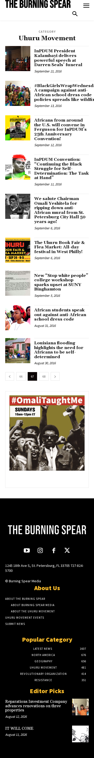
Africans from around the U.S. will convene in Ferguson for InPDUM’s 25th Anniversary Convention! (60, 129)
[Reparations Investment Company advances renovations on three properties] (80, 707)
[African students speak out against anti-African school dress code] (17, 317)
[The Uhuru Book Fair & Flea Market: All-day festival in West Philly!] (17, 250)
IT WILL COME (19, 728)
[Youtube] (26, 551)
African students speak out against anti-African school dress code (60, 314)
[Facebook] (53, 551)
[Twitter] (67, 551)
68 (43, 376)
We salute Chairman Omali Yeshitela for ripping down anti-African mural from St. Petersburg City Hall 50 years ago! (60, 210)
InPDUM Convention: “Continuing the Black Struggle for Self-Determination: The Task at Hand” (61, 168)
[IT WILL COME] (80, 734)
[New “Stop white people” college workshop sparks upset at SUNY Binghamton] (17, 283)
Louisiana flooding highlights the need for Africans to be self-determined (58, 350)
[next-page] (55, 376)
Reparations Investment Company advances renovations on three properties (36, 706)
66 (20, 376)
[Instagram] (40, 551)
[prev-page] (9, 376)
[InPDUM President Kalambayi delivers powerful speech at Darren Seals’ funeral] (17, 58)
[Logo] (37, 4)
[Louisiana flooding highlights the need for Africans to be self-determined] (17, 350)
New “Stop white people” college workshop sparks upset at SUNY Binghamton (61, 282)
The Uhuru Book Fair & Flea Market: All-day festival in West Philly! (59, 247)
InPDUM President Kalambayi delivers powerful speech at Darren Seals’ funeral (58, 57)
